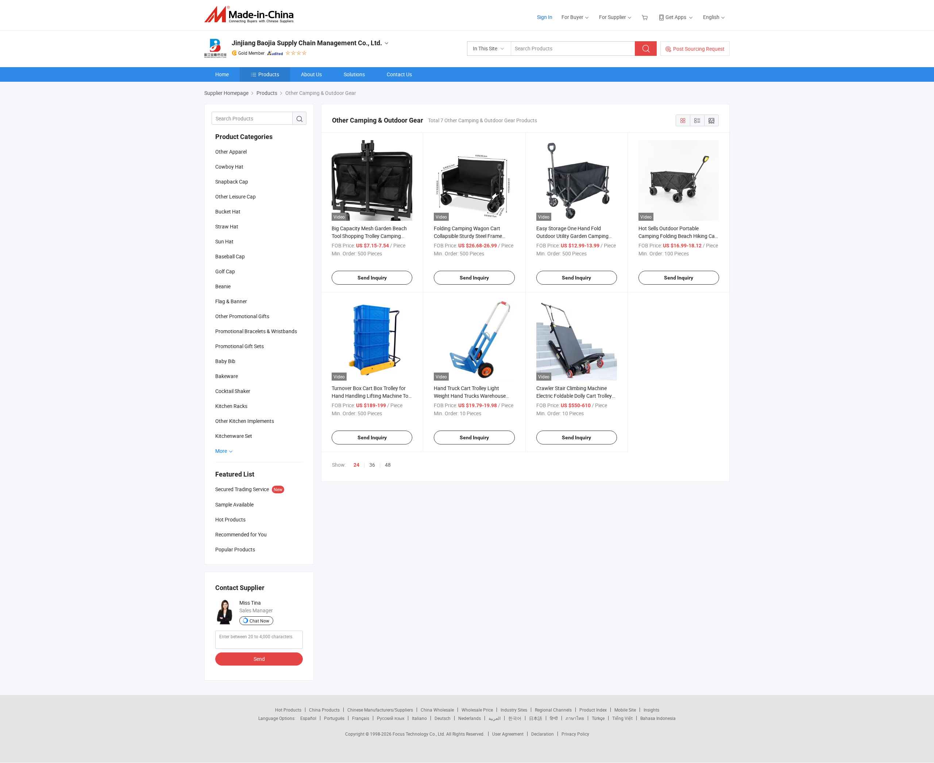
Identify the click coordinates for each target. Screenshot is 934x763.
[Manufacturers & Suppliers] (251, 14)
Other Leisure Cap (235, 196)
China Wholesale (437, 710)
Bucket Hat (227, 211)
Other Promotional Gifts (242, 316)
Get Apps (675, 17)
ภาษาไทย (575, 718)
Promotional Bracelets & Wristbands (256, 331)
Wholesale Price (477, 710)
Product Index (593, 710)
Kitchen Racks (231, 405)
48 (388, 464)
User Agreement (508, 734)
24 (356, 465)
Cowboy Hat (229, 166)
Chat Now (259, 621)
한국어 (514, 718)
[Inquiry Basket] (645, 17)
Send (259, 658)
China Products (324, 710)
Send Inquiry (372, 278)
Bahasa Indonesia (658, 718)
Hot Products (288, 710)
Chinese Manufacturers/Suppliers (380, 710)
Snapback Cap (231, 181)
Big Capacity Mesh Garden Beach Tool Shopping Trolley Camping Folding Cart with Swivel (369, 236)
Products (268, 74)
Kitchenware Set (233, 435)
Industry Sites (514, 710)
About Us (311, 74)
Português (334, 718)
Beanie (223, 286)
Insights (651, 710)
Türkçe (598, 718)
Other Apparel (231, 151)
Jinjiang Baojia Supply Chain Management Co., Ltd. (307, 43)
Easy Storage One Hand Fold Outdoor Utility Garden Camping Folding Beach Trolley (572, 236)
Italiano (419, 718)
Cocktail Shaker (232, 391)
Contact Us (399, 74)
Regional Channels (553, 710)
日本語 (535, 718)
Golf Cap (225, 271)
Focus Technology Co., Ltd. (419, 734)
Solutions (354, 74)
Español (308, 718)
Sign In (544, 17)
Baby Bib (225, 361)
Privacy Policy (575, 734)
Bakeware (226, 376)
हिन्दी (554, 718)
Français (360, 718)
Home (222, 74)
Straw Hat (226, 226)
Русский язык (390, 718)
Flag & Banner (231, 301)
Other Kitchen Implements (244, 420)
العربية (495, 718)
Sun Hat (224, 241)
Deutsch (443, 718)
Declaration (542, 734)
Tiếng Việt (622, 718)
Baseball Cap (230, 256)
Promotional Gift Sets (239, 346)
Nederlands (469, 718)
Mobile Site (625, 710)
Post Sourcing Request (699, 48)
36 (372, 464)
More (221, 450)
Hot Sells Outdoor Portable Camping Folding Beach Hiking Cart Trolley (678, 236)
